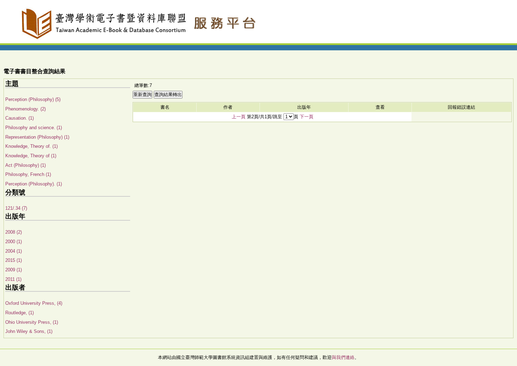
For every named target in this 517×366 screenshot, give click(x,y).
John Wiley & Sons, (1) (28, 331)
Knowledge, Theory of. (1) (31, 146)
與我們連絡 (343, 357)
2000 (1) (13, 241)
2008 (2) (13, 232)
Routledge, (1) (19, 312)
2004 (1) (13, 251)
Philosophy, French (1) (28, 174)
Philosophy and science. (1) (33, 127)
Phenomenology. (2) (25, 109)
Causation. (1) (19, 118)
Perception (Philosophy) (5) (32, 99)
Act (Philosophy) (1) (25, 165)
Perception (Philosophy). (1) (33, 184)
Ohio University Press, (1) (31, 322)
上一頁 (238, 116)
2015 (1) (13, 260)
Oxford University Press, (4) (33, 303)
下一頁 (306, 116)
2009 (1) (13, 269)
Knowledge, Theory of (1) (30, 155)
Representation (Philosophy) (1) (37, 137)
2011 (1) (13, 279)
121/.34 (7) (16, 208)
